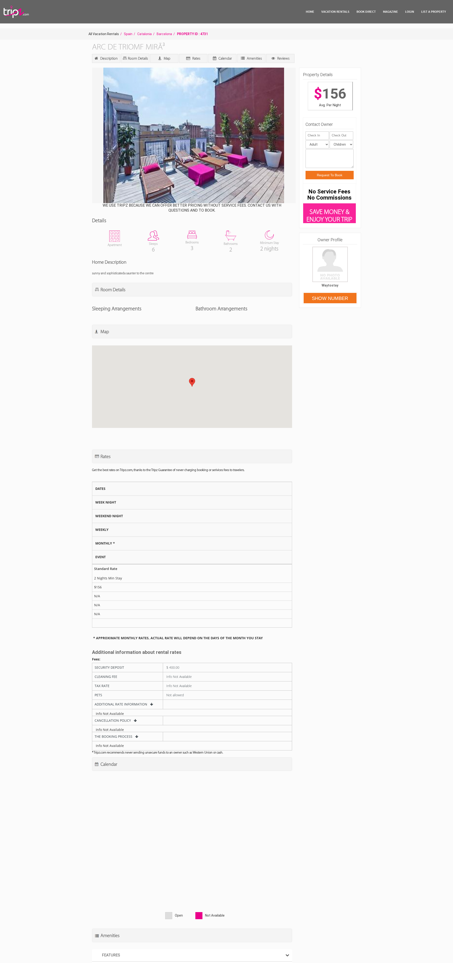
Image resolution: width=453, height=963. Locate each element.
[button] (193, 136)
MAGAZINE (390, 11)
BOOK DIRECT (366, 11)
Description (108, 58)
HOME (310, 11)
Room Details (137, 58)
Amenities (254, 58)
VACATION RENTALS (335, 11)
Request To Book (329, 175)
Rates (195, 58)
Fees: (96, 659)
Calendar (225, 58)
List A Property (433, 11)
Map (166, 58)
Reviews (282, 58)
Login (409, 11)
